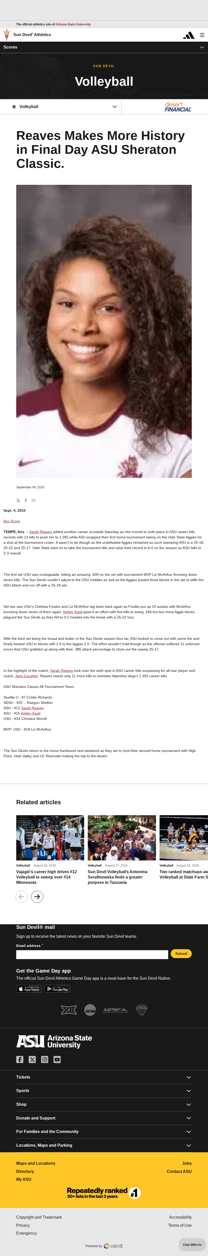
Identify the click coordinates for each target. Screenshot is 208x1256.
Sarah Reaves (40, 532)
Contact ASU (179, 1171)
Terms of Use (180, 1225)
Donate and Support (35, 1118)
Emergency (48, 1233)
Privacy (44, 1225)
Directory (47, 1171)
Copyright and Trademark (60, 1217)
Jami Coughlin (26, 676)
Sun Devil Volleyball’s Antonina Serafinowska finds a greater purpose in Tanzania (117, 877)
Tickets (23, 1077)
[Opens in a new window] (104, 1193)
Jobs (187, 1163)
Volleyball (23, 865)
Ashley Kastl (72, 612)
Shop (21, 1104)
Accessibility (180, 1217)
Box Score (12, 521)
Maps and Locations (58, 1163)
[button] (37, 897)
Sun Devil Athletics (32, 35)
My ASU (46, 1179)
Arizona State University (73, 24)
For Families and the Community (47, 1131)
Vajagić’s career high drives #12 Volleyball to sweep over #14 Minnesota (46, 877)
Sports (22, 1090)
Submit (181, 953)
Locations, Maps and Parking (44, 1145)
